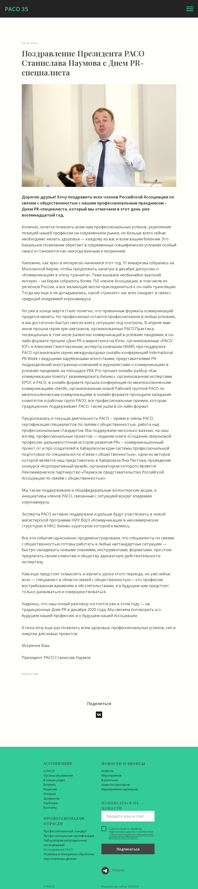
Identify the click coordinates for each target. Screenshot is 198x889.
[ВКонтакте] (99, 715)
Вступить (49, 785)
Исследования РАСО (58, 850)
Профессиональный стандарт (65, 831)
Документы (51, 798)
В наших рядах (54, 780)
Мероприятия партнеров (119, 789)
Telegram (118, 870)
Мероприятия (111, 776)
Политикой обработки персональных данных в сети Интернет (131, 836)
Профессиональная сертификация (69, 836)
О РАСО (49, 771)
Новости (107, 771)
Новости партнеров (115, 785)
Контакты (50, 808)
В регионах (109, 780)
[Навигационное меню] (189, 9)
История (49, 794)
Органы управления (58, 776)
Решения (50, 789)
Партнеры (50, 803)
